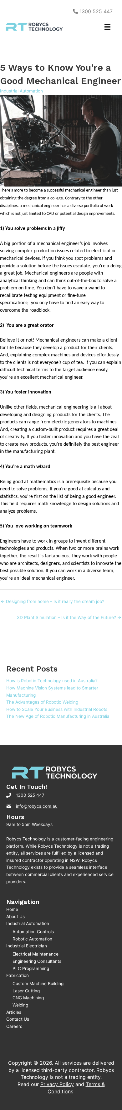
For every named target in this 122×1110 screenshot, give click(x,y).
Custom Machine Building (38, 983)
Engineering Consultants (37, 961)
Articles (13, 1012)
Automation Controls (33, 931)
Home (12, 909)
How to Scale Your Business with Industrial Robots (56, 709)
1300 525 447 (95, 11)
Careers (14, 1026)
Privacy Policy (57, 1084)
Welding (20, 1004)
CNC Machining (28, 997)
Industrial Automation (21, 90)
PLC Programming (31, 968)
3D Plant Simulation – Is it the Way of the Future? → (69, 617)
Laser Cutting (26, 990)
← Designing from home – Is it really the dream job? (52, 601)
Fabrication (17, 975)
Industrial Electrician (26, 945)
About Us (15, 916)
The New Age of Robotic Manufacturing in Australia (57, 716)
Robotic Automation (32, 938)
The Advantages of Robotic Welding (42, 702)
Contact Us (17, 1019)
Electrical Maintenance (35, 954)
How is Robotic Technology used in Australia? (52, 680)
